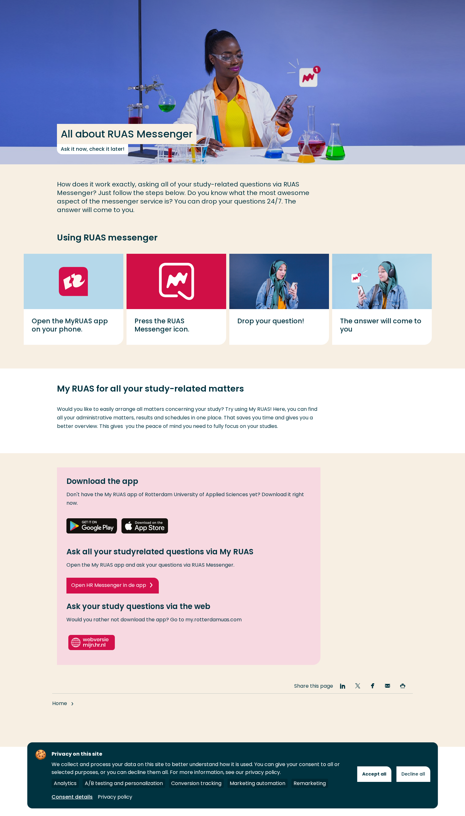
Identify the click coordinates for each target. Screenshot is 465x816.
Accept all (374, 774)
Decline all (413, 774)
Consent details (72, 797)
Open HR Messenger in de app (108, 585)
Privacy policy (115, 797)
